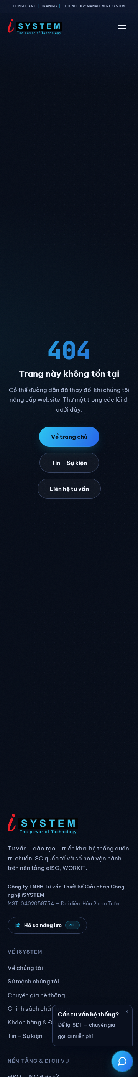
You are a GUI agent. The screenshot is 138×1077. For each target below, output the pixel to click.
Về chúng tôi (25, 968)
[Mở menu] (122, 27)
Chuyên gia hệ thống (36, 995)
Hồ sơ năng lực (50, 925)
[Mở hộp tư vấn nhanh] (122, 1061)
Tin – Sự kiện (69, 462)
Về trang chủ (69, 436)
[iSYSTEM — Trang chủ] (35, 27)
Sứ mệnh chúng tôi (33, 981)
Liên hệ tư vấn (69, 489)
